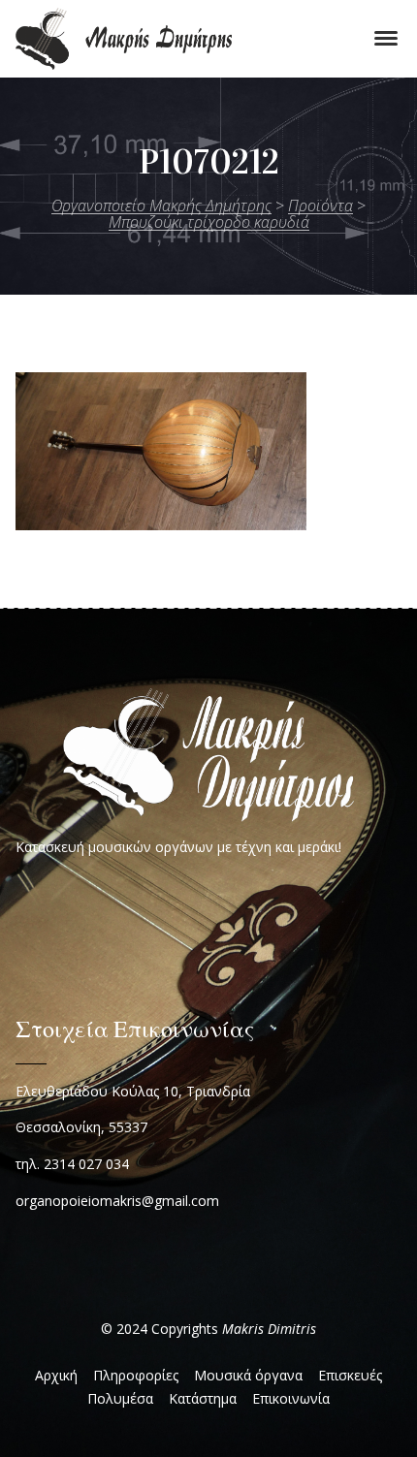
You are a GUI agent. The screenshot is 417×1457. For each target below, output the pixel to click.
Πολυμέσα (120, 1398)
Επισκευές (350, 1375)
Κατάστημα (203, 1398)
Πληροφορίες (135, 1375)
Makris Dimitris (269, 1328)
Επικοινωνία (291, 1398)
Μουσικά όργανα (248, 1375)
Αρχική (56, 1375)
